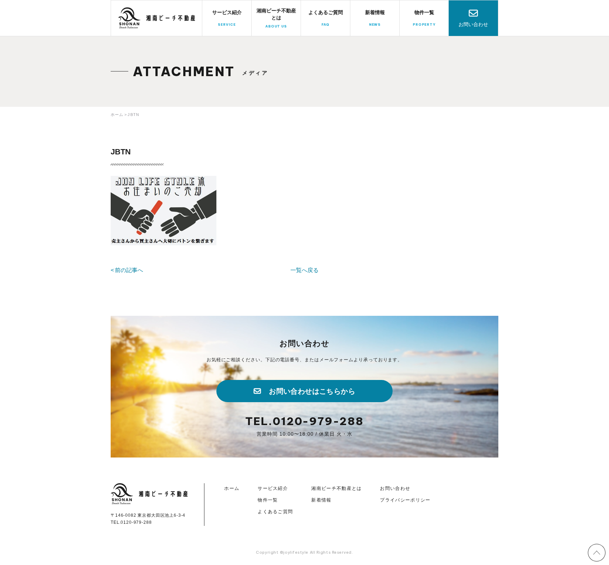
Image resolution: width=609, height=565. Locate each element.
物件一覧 (268, 500)
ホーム (231, 488)
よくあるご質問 (275, 511)
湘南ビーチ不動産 (157, 18)
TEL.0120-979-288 (304, 421)
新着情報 (321, 500)
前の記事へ (129, 270)
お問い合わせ (473, 24)
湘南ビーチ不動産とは (336, 488)
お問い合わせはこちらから (312, 391)
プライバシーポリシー (405, 500)
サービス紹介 (273, 488)
